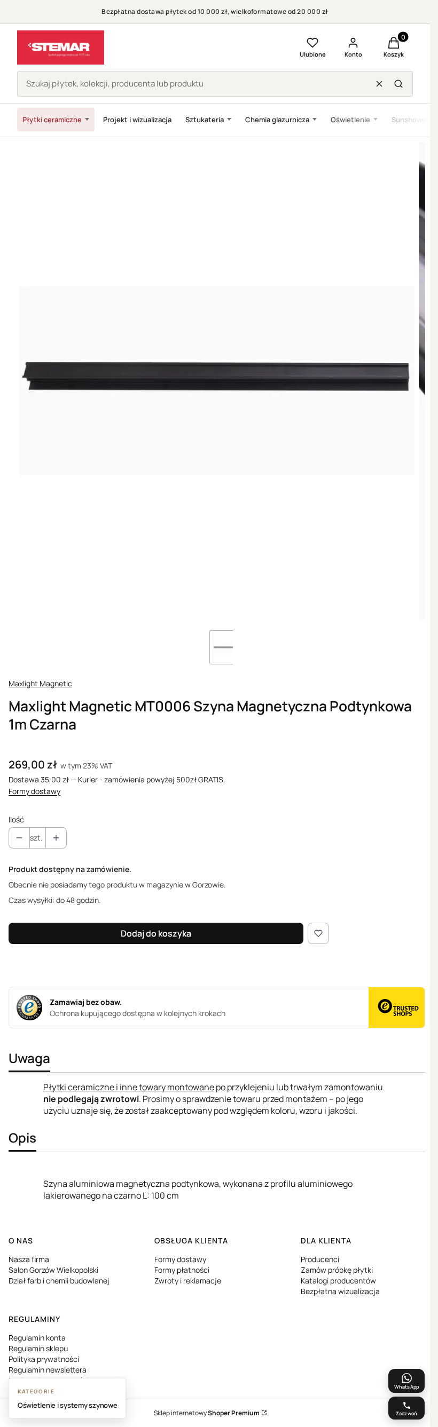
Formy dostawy (34, 791)
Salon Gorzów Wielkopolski (53, 1270)
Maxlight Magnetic (40, 683)
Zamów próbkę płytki (337, 1270)
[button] (398, 83)
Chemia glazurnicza (277, 119)
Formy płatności (181, 1270)
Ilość (16, 819)
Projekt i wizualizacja (137, 119)
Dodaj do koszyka (156, 933)
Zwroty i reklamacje (187, 1280)
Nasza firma (29, 1259)
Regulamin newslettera (48, 1370)
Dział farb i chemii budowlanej (59, 1280)
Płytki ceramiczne (52, 119)
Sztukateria (204, 119)
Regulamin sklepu (38, 1348)
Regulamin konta (37, 1338)
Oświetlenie (350, 119)
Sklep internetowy (207, 1412)
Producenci (320, 1259)
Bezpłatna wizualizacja (340, 1291)
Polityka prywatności (44, 1359)
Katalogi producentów (338, 1280)
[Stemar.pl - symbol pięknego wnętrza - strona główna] (60, 47)
